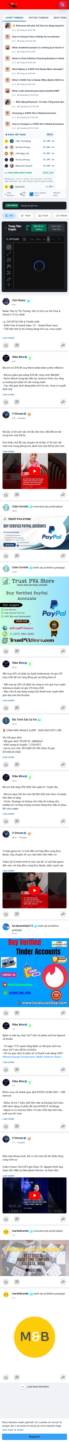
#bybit (39, 1056)
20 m (14, 667)
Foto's (45, 215)
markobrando (20, 1230)
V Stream (18, 413)
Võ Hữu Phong (22, 147)
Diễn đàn (24, 194)
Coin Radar (19, 300)
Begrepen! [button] (34, 1436)
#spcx (57, 1056)
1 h (13, 1029)
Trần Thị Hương (23, 141)
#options (49, 1056)
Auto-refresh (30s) (40, 194)
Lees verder (8, 338)
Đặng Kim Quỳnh (23, 166)
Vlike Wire (18, 357)
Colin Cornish (20, 506)
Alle (11, 215)
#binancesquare (11, 1056)
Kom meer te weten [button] (13, 1429)
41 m (14, 933)
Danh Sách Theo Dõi (56, 227)
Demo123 (20, 186)
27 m (14, 724)
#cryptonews (28, 1056)
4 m (14, 305)
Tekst (27, 215)
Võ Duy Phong (22, 159)
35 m (14, 781)
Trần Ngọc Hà (22, 153)
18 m (14, 511)
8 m (14, 418)
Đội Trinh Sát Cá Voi (24, 719)
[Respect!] (34, 346)
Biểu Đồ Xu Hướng (39, 227)
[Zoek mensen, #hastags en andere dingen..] (62, 5)
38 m (14, 837)
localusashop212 (22, 925)
